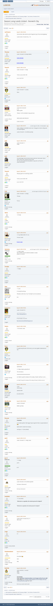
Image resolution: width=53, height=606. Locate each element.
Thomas (7, 52)
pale (6, 141)
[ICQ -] (5, 43)
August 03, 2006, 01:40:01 (21, 266)
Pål (5, 479)
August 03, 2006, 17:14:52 (21, 364)
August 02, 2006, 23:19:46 (21, 249)
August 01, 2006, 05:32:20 (21, 52)
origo (6, 531)
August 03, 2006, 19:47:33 (21, 384)
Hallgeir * (26, 16)
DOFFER (7, 568)
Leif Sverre (7, 32)
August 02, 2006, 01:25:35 (21, 212)
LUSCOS (6, 5)
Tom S (6, 105)
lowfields (7, 496)
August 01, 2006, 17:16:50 (21, 105)
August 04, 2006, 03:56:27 (21, 479)
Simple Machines (12, 604)
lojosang (21, 16)
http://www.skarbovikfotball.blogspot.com (25, 320)
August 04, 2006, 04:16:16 (21, 496)
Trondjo (7, 266)
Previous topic (40, 24)
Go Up (5, 587)
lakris (6, 212)
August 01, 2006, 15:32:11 (21, 87)
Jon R (19, 16)
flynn (6, 87)
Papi (6, 364)
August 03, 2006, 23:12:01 (21, 438)
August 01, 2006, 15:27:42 (21, 67)
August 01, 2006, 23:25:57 (21, 156)
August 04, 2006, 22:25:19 (21, 551)
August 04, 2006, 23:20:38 (21, 568)
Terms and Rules (43, 604)
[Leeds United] (5, 580)
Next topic (46, 24)
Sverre (6, 326)
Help (39, 604)
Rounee (7, 418)
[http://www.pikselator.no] (5, 300)
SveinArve (7, 308)
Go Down (6, 28)
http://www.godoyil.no (21, 314)
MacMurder (8, 401)
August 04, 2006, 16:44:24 (21, 516)
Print (48, 28)
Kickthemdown (9, 551)
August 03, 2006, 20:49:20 (21, 418)
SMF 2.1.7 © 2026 (6, 604)
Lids (28, 16)
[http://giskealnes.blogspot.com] (5, 320)
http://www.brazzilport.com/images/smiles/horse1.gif (34, 578)
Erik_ (6, 516)
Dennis (31, 16)
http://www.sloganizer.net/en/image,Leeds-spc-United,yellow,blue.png (32, 580)
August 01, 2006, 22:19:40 (21, 140)
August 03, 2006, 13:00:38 (21, 326)
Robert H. (7, 126)
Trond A (7, 67)
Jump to (31, 596)
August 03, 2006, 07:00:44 (21, 307)
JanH (6, 438)
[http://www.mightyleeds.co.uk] (5, 450)
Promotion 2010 (36, 16)
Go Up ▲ (48, 604)
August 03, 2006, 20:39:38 (21, 401)
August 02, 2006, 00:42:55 (21, 191)
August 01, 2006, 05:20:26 (21, 32)
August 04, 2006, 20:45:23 (21, 531)
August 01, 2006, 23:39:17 (21, 171)
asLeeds (7, 384)
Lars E (6, 232)
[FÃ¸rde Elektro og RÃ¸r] (5, 117)
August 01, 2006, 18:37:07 (21, 125)
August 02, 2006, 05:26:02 (21, 232)
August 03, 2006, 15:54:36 (21, 346)
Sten (6, 286)
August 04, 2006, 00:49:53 (21, 458)
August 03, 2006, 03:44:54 (21, 286)
